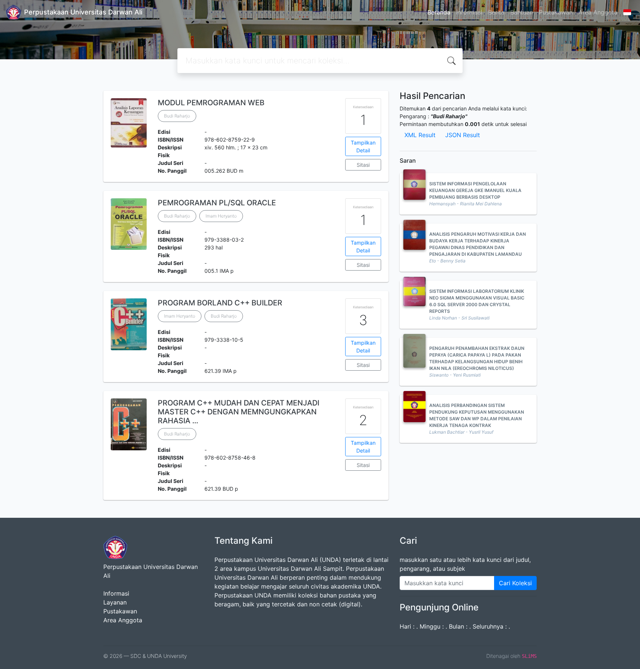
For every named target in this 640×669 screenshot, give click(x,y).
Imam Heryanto (221, 216)
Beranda (438, 12)
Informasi (469, 12)
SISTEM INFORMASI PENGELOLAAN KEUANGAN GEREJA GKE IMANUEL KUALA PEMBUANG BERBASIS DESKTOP (475, 190)
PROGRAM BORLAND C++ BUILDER (220, 302)
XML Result (420, 135)
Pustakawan (556, 12)
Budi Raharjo (177, 116)
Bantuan (521, 12)
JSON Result (462, 135)
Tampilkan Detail (363, 146)
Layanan (115, 602)
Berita (496, 12)
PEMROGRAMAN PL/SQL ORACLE (217, 202)
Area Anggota (598, 12)
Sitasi (363, 165)
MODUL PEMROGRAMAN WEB (211, 102)
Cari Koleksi (515, 583)
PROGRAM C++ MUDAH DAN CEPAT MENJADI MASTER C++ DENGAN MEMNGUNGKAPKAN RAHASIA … (238, 411)
